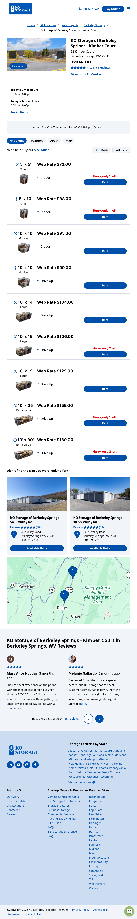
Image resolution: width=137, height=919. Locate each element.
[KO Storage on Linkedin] (10, 764)
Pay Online (113, 9)
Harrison (94, 831)
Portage (94, 866)
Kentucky (85, 755)
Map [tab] (69, 140)
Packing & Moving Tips (62, 818)
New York (96, 763)
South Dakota (77, 772)
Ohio (90, 768)
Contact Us (14, 810)
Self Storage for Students (64, 801)
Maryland (120, 755)
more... (18, 708)
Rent (105, 182)
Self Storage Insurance (62, 831)
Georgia (109, 750)
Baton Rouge (97, 797)
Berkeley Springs (94, 25)
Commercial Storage (61, 814)
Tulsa (92, 879)
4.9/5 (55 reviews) (99, 68)
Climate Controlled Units (63, 797)
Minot (93, 853)
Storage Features (59, 805)
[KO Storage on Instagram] (26, 764)
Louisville (95, 844)
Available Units (37, 548)
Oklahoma (101, 768)
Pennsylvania (117, 768)
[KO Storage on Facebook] (35, 764)
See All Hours (19, 112)
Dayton (93, 805)
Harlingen (95, 823)
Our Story (13, 797)
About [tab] (54, 140)
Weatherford (97, 884)
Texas (105, 772)
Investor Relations (18, 801)
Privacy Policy (80, 910)
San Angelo (96, 871)
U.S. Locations (15, 805)
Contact (97, 74)
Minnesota (75, 759)
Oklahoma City (98, 862)
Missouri (104, 759)
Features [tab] (37, 140)
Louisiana (98, 755)
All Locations (48, 25)
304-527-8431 (91, 9)
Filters (103, 150)
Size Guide (41, 150)
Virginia (115, 772)
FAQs (51, 827)
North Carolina (113, 763)
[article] (37, 516)
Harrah (93, 827)
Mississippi (90, 759)
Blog (51, 836)
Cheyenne (95, 801)
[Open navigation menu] (128, 9)
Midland (94, 849)
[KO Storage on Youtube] (18, 764)
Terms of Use (32, 914)
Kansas (73, 755)
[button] (14, 534)
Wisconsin (93, 776)
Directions (78, 74)
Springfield (96, 875)
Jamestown (96, 836)
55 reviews (71, 719)
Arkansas (87, 750)
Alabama (74, 750)
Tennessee (94, 772)
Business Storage (59, 810)
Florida (98, 750)
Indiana (120, 750)
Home (31, 25)
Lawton (93, 840)
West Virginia (70, 25)
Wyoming (107, 776)
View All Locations (81, 782)
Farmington (96, 818)
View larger (18, 66)
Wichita (93, 888)
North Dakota (77, 768)
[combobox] (121, 150)
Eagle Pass (95, 810)
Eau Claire (95, 814)
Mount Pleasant (99, 857)
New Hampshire (78, 763)
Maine (109, 755)
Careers (12, 814)
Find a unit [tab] (16, 140)
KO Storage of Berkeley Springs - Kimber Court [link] (68, 30)
